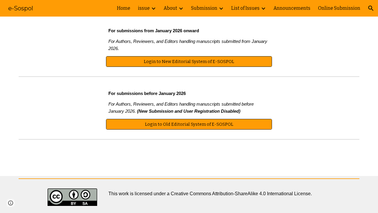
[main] (189, 40)
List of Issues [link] (245, 8)
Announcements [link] (291, 8)
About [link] (170, 8)
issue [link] (144, 8)
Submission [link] (204, 8)
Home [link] (123, 8)
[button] (371, 8)
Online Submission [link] (339, 8)
